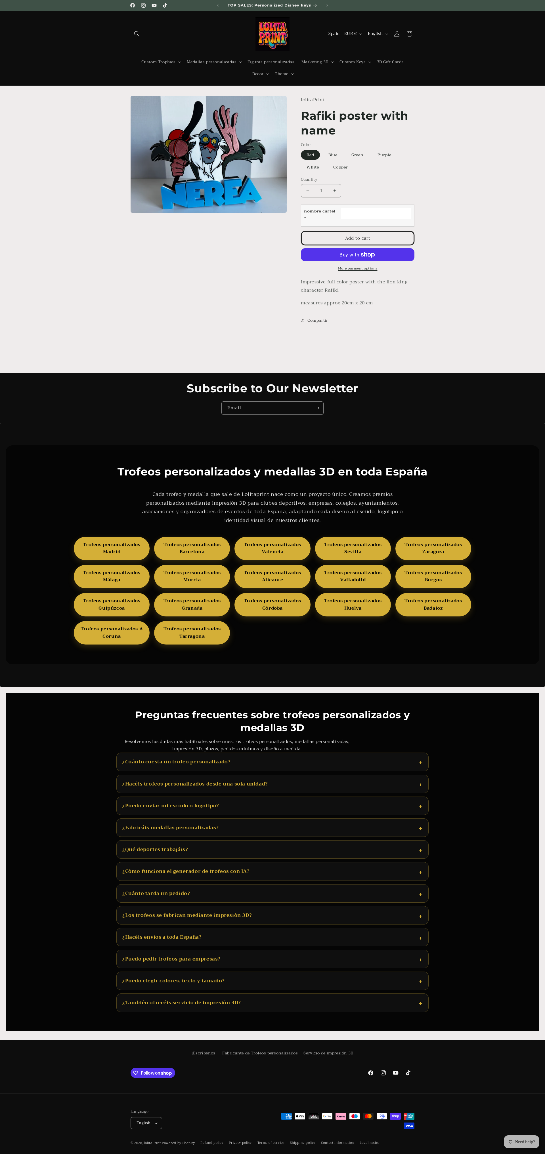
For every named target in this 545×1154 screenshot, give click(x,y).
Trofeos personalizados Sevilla (353, 548)
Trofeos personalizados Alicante (272, 576)
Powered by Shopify (178, 1143)
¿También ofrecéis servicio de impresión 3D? (181, 1002)
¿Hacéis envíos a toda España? (162, 937)
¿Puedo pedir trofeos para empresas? (171, 959)
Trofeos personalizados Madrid (111, 548)
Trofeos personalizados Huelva (353, 604)
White (313, 167)
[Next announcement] (327, 5)
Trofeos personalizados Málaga (111, 576)
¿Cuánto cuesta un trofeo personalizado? (176, 762)
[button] (137, 34)
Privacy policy (240, 1142)
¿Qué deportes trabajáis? (155, 849)
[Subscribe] (317, 408)
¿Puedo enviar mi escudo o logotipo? (170, 806)
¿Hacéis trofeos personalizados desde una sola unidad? (195, 784)
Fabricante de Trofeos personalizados (260, 1053)
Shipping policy (303, 1142)
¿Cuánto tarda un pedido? (156, 893)
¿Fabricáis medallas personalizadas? (170, 827)
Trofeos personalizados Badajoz (433, 604)
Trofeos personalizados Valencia (272, 548)
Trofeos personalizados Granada (192, 604)
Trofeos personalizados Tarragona (192, 632)
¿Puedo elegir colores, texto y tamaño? (173, 981)
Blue (333, 154)
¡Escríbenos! (204, 1053)
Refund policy (211, 1142)
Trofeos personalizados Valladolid (353, 576)
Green (357, 154)
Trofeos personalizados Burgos (433, 576)
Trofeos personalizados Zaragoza (433, 548)
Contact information (337, 1142)
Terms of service (270, 1142)
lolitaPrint (152, 1143)
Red (310, 154)
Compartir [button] (317, 320)
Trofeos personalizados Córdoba (272, 604)
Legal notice (370, 1142)
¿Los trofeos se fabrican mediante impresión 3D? (187, 915)
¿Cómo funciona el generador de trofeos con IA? (186, 871)
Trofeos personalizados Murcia (192, 576)
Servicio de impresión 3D (328, 1053)
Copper (340, 167)
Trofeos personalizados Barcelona (192, 548)
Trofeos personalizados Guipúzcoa (111, 604)
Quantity (309, 179)
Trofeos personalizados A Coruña (112, 632)
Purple (384, 154)
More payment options (358, 268)
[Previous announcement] (217, 5)
